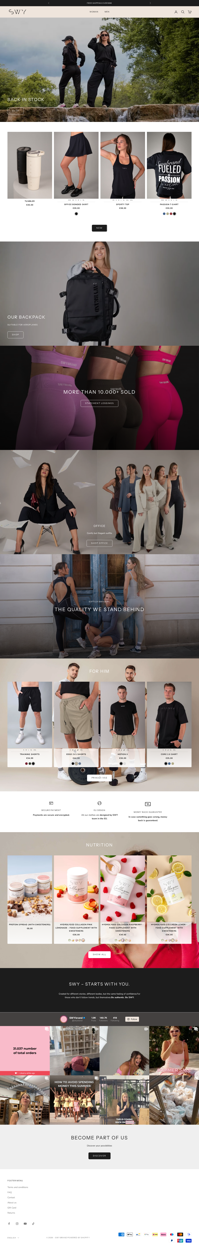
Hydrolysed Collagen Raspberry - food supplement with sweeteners (122, 927)
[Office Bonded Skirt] (76, 213)
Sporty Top (122, 204)
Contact (11, 1197)
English (11, 1238)
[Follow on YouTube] (25, 1223)
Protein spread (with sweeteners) (30, 924)
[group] (99, 606)
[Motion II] (121, 763)
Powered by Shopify (78, 1238)
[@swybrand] (64, 1019)
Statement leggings (99, 403)
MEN (107, 12)
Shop (15, 111)
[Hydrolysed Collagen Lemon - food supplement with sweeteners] (80, 940)
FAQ (9, 1192)
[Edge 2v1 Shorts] (73, 763)
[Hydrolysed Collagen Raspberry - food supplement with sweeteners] (76, 940)
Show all (99, 954)
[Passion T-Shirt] (164, 213)
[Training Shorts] (26, 763)
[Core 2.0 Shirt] (166, 763)
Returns (11, 1212)
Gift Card (11, 1207)
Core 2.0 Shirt (169, 754)
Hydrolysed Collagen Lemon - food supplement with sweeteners (169, 927)
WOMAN (94, 12)
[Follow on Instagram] (17, 1223)
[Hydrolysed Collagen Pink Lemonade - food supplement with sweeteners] (83, 940)
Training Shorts (30, 754)
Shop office (99, 543)
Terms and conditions (17, 1187)
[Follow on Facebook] (9, 1223)
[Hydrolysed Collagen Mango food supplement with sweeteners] (73, 940)
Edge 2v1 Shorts (76, 754)
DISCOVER (99, 1155)
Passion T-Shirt (169, 204)
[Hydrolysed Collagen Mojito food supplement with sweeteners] (69, 940)
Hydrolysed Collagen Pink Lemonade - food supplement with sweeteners (76, 927)
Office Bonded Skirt (76, 204)
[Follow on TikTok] (33, 1223)
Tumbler (30, 201)
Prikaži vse (99, 777)
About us (11, 1202)
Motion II (123, 754)
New (99, 228)
